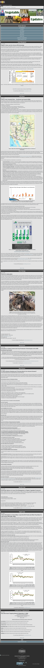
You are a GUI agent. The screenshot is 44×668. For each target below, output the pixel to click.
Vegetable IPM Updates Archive (22, 39)
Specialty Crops (22, 36)
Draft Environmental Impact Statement (26, 156)
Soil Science (22, 29)
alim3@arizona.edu (27, 607)
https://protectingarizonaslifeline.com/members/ (22, 251)
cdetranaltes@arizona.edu (7, 336)
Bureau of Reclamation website (23, 258)
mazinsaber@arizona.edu (27, 481)
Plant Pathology (22, 31)
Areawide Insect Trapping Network (22, 37)
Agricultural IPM (3, 7)
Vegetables (8, 7)
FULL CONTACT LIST (19, 663)
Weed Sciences (22, 34)
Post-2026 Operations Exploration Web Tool (24, 259)
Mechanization (22, 32)
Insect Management (22, 27)
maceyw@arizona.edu (27, 635)
